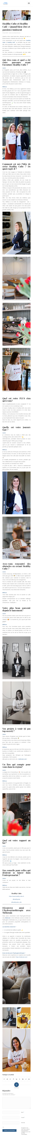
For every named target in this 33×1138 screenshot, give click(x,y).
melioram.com (22, 759)
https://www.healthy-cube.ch (16, 896)
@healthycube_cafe (16, 902)
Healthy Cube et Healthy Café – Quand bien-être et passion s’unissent (16, 26)
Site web (23, 1122)
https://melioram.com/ (21, 957)
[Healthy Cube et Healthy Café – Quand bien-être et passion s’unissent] (16, 15)
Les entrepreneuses (16, 33)
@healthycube (16, 899)
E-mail (23, 1117)
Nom (22, 1112)
